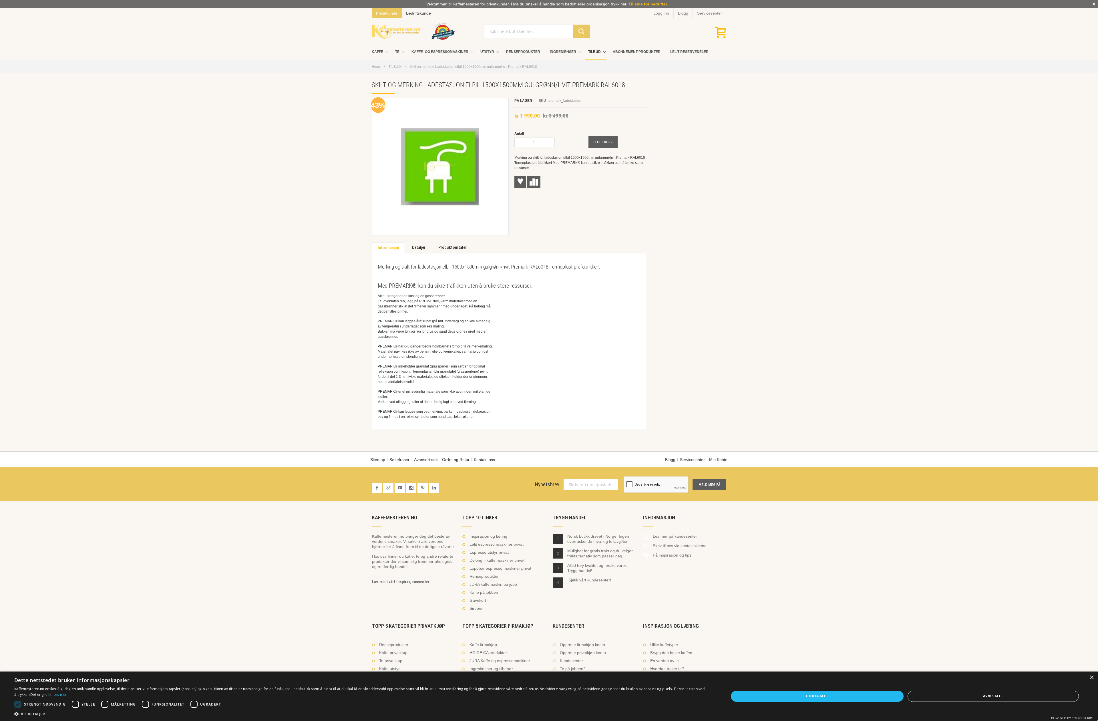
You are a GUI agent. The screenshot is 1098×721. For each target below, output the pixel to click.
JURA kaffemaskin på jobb (493, 584)
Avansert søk (426, 459)
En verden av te (664, 660)
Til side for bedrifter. (648, 4)
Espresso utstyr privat (489, 552)
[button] (361, 714)
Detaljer (418, 247)
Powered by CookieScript (1072, 718)
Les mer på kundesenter (675, 536)
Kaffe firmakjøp (483, 644)
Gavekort (478, 600)
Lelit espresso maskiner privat (497, 544)
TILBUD (395, 67)
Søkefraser (399, 459)
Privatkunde (386, 13)
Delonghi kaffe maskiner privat (497, 560)
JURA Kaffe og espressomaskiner (500, 660)
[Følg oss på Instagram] (411, 488)
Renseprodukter (484, 576)
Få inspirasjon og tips (672, 555)
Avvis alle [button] (993, 696)
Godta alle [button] (817, 696)
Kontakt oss (484, 459)
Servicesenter (709, 13)
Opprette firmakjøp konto (582, 644)
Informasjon (388, 247)
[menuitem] (378, 51)
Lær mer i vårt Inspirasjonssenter (400, 581)
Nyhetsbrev (547, 484)
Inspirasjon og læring (488, 536)
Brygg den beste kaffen (671, 652)
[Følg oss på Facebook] (377, 488)
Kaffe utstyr (389, 668)
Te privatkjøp (390, 660)
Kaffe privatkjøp (393, 652)
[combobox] (537, 31)
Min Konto (718, 459)
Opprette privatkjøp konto (583, 652)
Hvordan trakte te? (667, 668)
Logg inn (661, 13)
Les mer (60, 694)
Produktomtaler (452, 247)
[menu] (549, 52)
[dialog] (549, 696)
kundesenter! (599, 580)
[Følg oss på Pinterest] (423, 488)
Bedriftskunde (418, 13)
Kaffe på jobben (484, 592)
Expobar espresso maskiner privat (500, 568)
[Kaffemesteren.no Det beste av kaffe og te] (396, 31)
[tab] (388, 248)
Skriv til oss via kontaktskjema (680, 545)
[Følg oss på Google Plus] (389, 488)
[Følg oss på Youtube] (400, 488)
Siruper (476, 608)
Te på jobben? (573, 668)
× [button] (1091, 678)
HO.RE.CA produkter (488, 652)
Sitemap (377, 459)
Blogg (683, 13)
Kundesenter (571, 660)
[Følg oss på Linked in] (434, 488)
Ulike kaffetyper (664, 644)
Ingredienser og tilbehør (491, 668)
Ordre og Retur (456, 459)
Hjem (376, 67)
